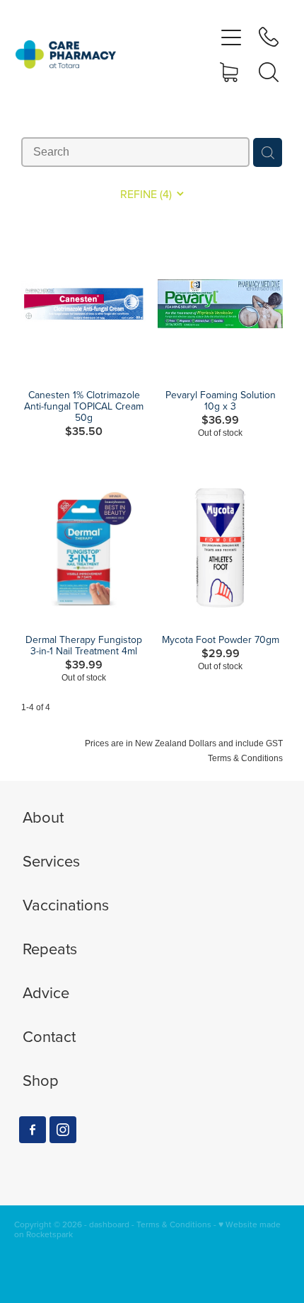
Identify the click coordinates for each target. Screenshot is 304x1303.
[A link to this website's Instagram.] (62, 1129)
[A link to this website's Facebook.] (32, 1129)
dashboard (109, 1224)
